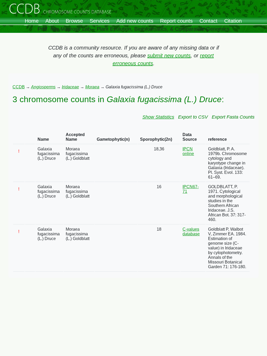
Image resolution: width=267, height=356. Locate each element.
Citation (233, 21)
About (52, 21)
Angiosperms (43, 87)
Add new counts (134, 21)
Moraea (92, 87)
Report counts (176, 21)
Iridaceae (70, 87)
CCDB (19, 87)
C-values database (191, 231)
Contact (208, 21)
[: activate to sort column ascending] (19, 137)
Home (32, 21)
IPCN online (188, 151)
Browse (74, 21)
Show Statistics (158, 117)
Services (100, 21)
